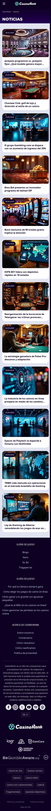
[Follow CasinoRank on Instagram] (15, 707)
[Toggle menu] (4, 3)
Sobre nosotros (25, 632)
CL (24, 714)
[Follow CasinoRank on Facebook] (8, 707)
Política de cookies (37, 802)
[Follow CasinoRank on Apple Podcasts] (42, 707)
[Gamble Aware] (21, 757)
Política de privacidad (25, 653)
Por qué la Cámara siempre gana (25, 586)
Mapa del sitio (25, 807)
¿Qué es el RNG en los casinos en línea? (25, 605)
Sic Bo (25, 562)
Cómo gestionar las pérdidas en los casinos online (25, 612)
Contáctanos (25, 637)
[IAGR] (10, 741)
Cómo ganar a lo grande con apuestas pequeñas (22, 598)
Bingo (25, 552)
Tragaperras (25, 567)
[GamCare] (36, 741)
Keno (25, 557)
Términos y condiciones (15, 802)
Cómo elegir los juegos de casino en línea (25, 591)
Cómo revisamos (26, 642)
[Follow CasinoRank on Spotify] (36, 707)
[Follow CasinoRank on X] (22, 707)
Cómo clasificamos (25, 648)
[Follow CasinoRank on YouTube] (29, 707)
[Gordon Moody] (25, 749)
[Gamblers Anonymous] (21, 741)
